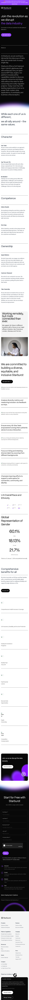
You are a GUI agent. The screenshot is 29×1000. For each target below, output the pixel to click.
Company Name (6, 837)
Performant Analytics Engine (7, 936)
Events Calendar (4, 957)
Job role (4, 831)
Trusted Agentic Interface (6, 940)
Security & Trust (19, 942)
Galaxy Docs (18, 953)
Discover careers (8, 766)
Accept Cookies (7, 992)
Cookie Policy (5, 986)
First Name (5, 812)
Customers (18, 938)
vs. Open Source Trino (6, 968)
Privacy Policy (11, 988)
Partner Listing (19, 925)
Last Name (5, 818)
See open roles (6, 35)
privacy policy (16, 859)
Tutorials (17, 957)
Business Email (6, 824)
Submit (5, 853)
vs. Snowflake (4, 964)
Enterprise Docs (19, 955)
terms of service (7, 859)
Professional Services (20, 944)
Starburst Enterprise (5, 927)
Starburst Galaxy (4, 925)
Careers (17, 936)
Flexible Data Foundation (6, 934)
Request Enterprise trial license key (10, 900)
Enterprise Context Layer (6, 938)
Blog (2, 948)
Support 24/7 (18, 959)
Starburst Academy (5, 950)
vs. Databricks (4, 966)
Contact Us (18, 946)
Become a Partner (19, 927)
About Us (17, 934)
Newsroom (18, 940)
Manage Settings (8, 997)
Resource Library (4, 946)
